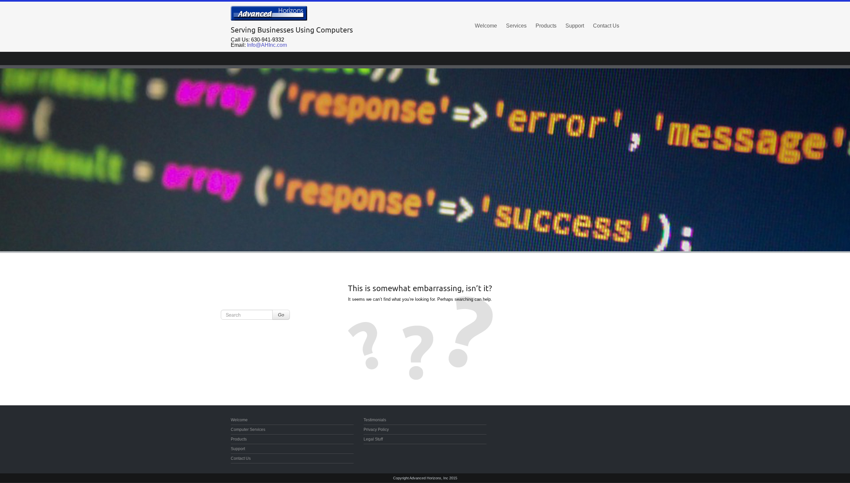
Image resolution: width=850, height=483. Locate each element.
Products (546, 26)
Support (574, 26)
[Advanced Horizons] (292, 13)
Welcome (486, 26)
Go (281, 314)
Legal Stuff (373, 439)
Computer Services (248, 429)
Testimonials (375, 420)
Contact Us (606, 26)
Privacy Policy (376, 429)
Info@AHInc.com (267, 45)
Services (516, 26)
